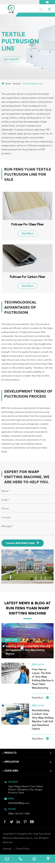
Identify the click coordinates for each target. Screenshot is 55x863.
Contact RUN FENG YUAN (22, 542)
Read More (27, 233)
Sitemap (7, 849)
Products (17, 83)
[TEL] (20, 858)
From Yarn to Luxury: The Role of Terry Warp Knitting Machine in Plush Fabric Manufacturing (43, 678)
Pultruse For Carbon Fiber (27, 277)
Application (12, 762)
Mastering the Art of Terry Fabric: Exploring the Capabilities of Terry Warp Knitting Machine (28, 650)
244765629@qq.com (18, 803)
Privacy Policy (22, 849)
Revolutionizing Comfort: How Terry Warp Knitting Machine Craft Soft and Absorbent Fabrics (42, 719)
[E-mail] (6, 858)
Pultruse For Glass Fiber (27, 224)
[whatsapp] (34, 858)
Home (8, 83)
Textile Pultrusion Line (33, 83)
